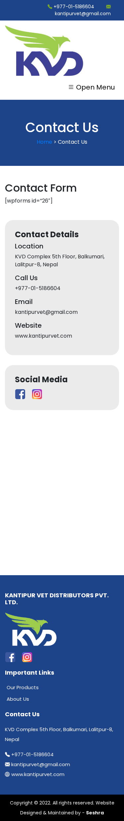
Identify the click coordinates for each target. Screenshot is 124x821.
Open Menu (94, 87)
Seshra (95, 812)
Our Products (23, 687)
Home (44, 142)
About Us (18, 698)
